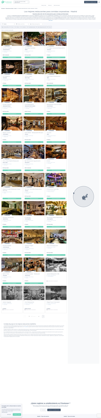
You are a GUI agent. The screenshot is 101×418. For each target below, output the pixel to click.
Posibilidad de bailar (32, 27)
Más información (4, 412)
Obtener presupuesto (12, 57)
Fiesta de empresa (57, 5)
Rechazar (9, 414)
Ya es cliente (43, 409)
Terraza (49, 27)
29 (38, 316)
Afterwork (50, 5)
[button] (84, 199)
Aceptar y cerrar (17, 414)
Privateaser (26, 326)
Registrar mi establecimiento (90, 2)
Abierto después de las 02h (41, 27)
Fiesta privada (43, 5)
